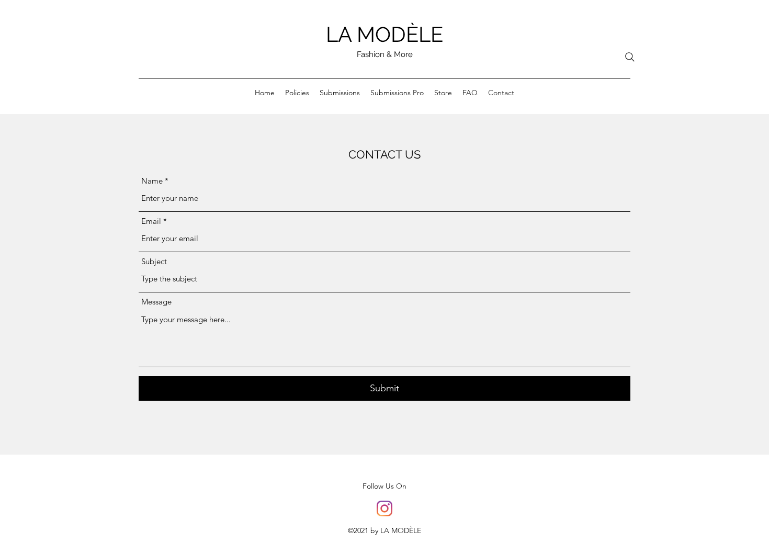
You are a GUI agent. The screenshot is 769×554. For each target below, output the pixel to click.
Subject (154, 261)
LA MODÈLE (384, 34)
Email (151, 221)
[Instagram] (384, 508)
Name (152, 181)
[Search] (630, 57)
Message (156, 302)
